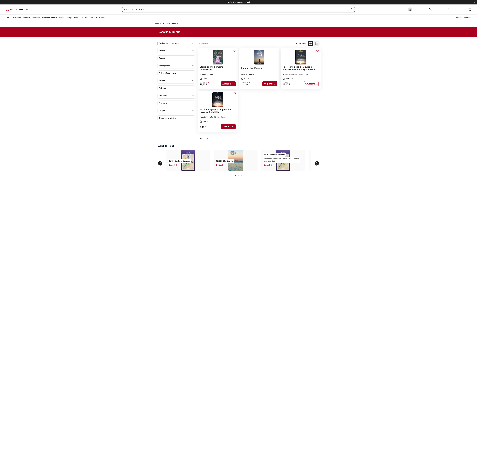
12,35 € (245, 84)
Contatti (467, 17)
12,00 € (202, 82)
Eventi (458, 17)
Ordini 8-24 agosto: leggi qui (238, 2)
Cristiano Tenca (302, 74)
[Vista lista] (316, 43)
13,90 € (285, 82)
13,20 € (286, 84)
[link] (410, 9)
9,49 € (203, 127)
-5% (207, 82)
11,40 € (203, 84)
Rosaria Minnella (206, 74)
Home (158, 23)
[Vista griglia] (310, 43)
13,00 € (243, 82)
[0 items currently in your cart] (469, 9)
